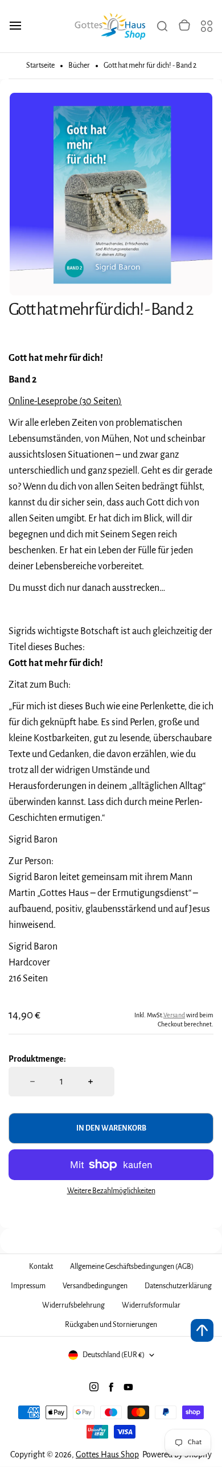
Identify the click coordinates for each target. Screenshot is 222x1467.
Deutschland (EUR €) (114, 1355)
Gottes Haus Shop (107, 1454)
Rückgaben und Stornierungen (111, 1325)
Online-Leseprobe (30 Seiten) (65, 401)
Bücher (79, 65)
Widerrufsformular (151, 1305)
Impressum (28, 1286)
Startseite (40, 65)
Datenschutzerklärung (178, 1286)
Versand (174, 1015)
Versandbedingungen (95, 1286)
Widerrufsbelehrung (73, 1305)
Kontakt (41, 1267)
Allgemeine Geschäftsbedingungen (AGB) (132, 1267)
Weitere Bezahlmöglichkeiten (111, 1191)
